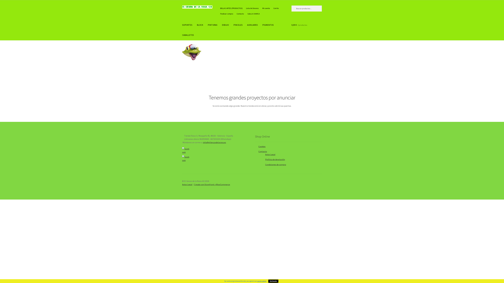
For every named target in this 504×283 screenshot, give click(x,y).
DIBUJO (225, 25)
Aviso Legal (270, 154)
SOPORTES (187, 25)
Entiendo (273, 281)
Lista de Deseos (252, 8)
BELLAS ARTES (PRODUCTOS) (231, 8)
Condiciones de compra (275, 164)
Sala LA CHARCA (254, 14)
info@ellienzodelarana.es (214, 142)
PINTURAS (212, 25)
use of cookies (261, 281)
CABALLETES (188, 35)
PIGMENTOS (268, 25)
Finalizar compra (226, 14)
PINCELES (238, 25)
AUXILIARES (252, 25)
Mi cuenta (266, 8)
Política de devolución (275, 159)
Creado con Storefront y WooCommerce (212, 184)
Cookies (262, 146)
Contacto (240, 14)
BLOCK (200, 25)
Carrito (276, 8)
